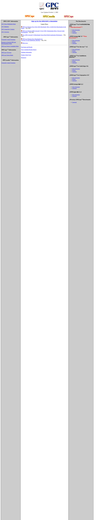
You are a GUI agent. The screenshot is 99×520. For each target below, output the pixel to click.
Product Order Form (26, 55)
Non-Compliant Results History (29, 49)
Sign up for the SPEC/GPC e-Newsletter (44, 21)
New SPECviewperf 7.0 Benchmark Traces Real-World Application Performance (42, 35)
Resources (23, 57)
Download (74, 32)
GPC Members (5, 26)
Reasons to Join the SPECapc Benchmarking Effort (8, 43)
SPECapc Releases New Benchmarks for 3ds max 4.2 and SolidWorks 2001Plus (32, 39)
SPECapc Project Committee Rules (10, 46)
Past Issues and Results (26, 47)
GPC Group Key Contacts (7, 29)
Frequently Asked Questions (8, 39)
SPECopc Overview (6, 52)
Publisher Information (26, 52)
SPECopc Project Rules (7, 55)
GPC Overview (5, 32)
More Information (76, 30)
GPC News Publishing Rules (8, 24)
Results (74, 31)
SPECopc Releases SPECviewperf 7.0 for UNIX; (34, 31)
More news (25, 43)
